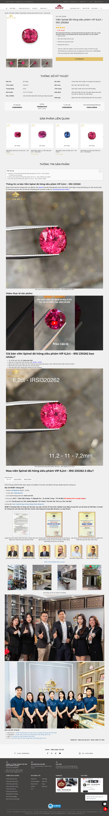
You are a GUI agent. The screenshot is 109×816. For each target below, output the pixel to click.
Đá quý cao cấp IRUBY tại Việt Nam (24, 736)
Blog (91, 1)
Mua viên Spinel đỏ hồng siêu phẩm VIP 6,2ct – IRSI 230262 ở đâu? (27, 178)
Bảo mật (44, 781)
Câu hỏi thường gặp (11, 796)
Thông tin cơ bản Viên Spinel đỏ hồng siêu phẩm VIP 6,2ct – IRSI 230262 (28, 173)
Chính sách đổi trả (11, 789)
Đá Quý (35, 8)
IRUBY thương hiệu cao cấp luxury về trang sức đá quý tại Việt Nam (36, 733)
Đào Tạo (73, 1)
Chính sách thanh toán (12, 781)
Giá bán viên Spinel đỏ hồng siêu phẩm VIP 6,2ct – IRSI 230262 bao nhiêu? (29, 177)
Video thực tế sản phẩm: (16, 175)
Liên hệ (33, 786)
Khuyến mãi (34, 784)
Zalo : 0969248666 (87, 753)
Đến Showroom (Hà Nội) (12, 799)
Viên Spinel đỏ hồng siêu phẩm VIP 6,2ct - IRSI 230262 (66, 151)
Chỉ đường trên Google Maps (74, 498)
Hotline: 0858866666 (23, 753)
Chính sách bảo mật (11, 779)
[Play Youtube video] (54, 323)
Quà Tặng (94, 8)
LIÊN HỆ (8, 479)
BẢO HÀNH (27, 479)
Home (6, 13)
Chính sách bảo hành (11, 791)
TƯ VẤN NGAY (79, 59)
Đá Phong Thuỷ (74, 8)
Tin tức (65, 1)
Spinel (17, 13)
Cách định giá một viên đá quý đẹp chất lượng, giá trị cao (28, 738)
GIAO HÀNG (17, 479)
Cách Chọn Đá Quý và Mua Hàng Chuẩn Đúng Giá (28, 504)
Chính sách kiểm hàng (12, 786)
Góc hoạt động (35, 781)
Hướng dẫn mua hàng (12, 794)
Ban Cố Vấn (86, 8)
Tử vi (32, 789)
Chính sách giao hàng (12, 784)
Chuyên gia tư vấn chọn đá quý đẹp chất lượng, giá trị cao (32, 734)
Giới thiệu (12, 8)
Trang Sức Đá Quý (24, 8)
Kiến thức (83, 1)
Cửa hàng (12, 13)
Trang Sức (43, 8)
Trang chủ (33, 779)
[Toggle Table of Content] (99, 171)
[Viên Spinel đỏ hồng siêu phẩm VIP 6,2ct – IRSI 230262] (11, 63)
